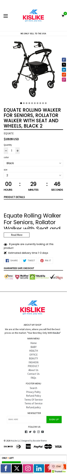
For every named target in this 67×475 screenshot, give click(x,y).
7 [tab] (37, 103)
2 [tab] (24, 103)
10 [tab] (46, 103)
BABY (33, 347)
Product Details (14, 197)
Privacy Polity (33, 392)
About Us (33, 370)
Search (33, 388)
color (6, 157)
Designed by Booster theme (34, 440)
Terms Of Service (33, 399)
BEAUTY (33, 358)
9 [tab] (43, 103)
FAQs (33, 377)
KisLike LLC (16, 440)
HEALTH (33, 350)
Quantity (8, 144)
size (5, 169)
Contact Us (33, 373)
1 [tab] (21, 103)
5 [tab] (32, 103)
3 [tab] (26, 103)
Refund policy (33, 407)
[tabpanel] (33, 70)
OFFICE (33, 354)
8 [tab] (40, 103)
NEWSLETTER (34, 413)
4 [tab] (29, 103)
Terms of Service (33, 403)
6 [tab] (35, 103)
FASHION (33, 362)
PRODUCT (33, 366)
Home (33, 343)
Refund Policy (33, 395)
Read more (16, 234)
